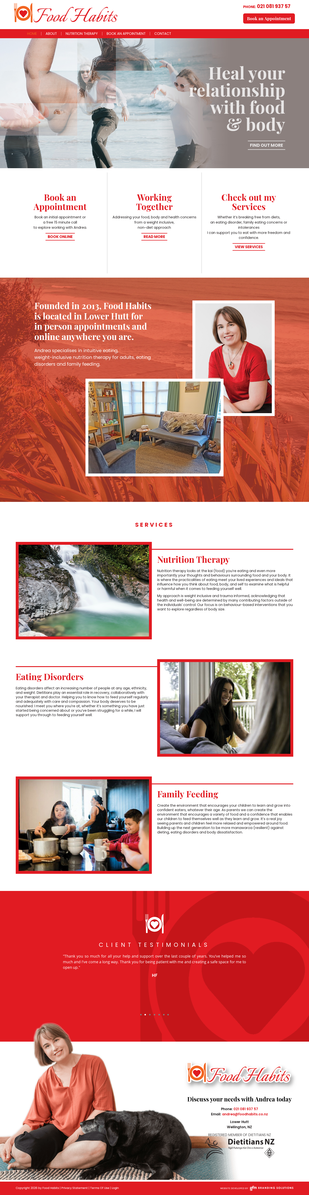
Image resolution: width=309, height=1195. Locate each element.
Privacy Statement (74, 1188)
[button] (140, 1014)
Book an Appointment (269, 18)
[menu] (99, 33)
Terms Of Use (99, 1188)
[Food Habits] (65, 12)
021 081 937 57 (266, 6)
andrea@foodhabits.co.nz (245, 1114)
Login (115, 1188)
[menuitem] (32, 33)
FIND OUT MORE (266, 145)
